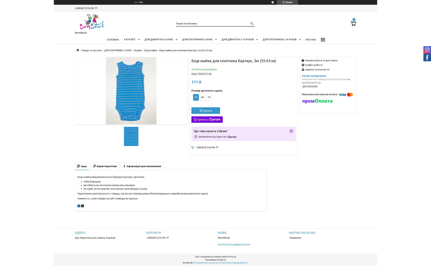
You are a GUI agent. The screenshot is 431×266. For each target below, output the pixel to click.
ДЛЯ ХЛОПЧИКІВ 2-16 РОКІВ (279, 39)
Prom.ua (232, 257)
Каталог (130, 39)
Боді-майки (150, 50)
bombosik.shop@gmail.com (234, 244)
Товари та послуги (91, 50)
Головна (113, 39)
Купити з (203, 119)
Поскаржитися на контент (207, 263)
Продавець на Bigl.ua (215, 260)
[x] (82, 206)
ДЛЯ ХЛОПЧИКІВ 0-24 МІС (197, 39)
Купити (207, 110)
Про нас (310, 39)
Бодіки (138, 50)
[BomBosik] (92, 21)
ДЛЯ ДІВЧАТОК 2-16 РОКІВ (238, 39)
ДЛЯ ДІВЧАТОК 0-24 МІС (158, 39)
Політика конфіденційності (234, 263)
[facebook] (78, 206)
